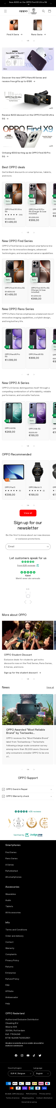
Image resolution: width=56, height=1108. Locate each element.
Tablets (9, 906)
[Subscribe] (47, 546)
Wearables (10, 894)
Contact (9, 942)
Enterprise (10, 973)
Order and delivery (14, 936)
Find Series (11, 852)
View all (28, 513)
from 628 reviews (26, 565)
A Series (9, 865)
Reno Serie (37, 34)
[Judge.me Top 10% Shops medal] (28, 822)
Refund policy (31, 1094)
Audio (8, 900)
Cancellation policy (29, 1102)
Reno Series (11, 858)
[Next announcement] (51, 4)
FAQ (7, 985)
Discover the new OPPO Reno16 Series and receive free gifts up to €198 (24, 79)
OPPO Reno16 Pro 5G (12, 355)
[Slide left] (22, 41)
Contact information (44, 1098)
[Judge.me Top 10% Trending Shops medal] (41, 822)
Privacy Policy (12, 960)
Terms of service (12, 1098)
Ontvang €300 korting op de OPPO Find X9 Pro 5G (26, 155)
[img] (28, 562)
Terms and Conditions (16, 930)
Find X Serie (13, 34)
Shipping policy (28, 1098)
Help (7, 1004)
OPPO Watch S (35, 487)
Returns (9, 967)
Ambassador (11, 997)
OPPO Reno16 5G (36, 354)
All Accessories (13, 912)
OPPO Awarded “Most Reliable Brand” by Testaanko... (25, 731)
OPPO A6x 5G (35, 429)
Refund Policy (12, 979)
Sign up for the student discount (21, 673)
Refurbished (11, 871)
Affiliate (9, 991)
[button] (5, 11)
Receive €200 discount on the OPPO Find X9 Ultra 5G (28, 117)
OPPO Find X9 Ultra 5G (13, 211)
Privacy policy (45, 1094)
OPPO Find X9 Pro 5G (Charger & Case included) (37, 212)
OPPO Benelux (18, 1094)
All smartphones (13, 877)
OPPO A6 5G (10, 428)
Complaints (11, 954)
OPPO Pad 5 (10, 487)
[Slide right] (34, 41)
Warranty (9, 948)
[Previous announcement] (5, 4)
